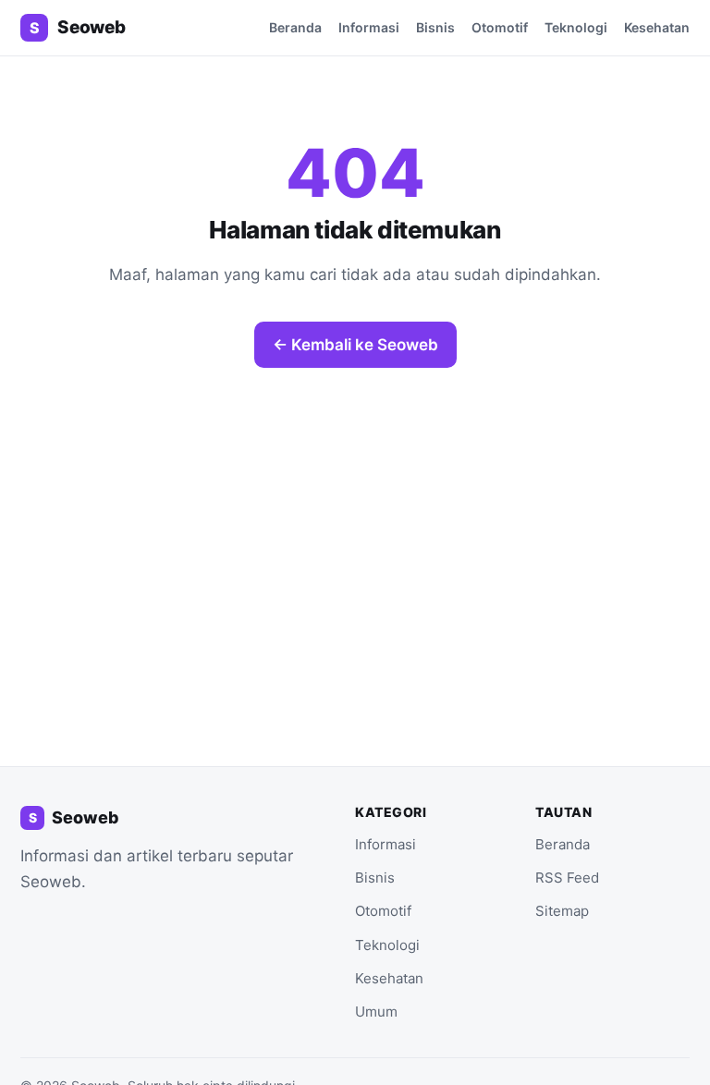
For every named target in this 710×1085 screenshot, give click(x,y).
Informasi (368, 27)
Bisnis (435, 27)
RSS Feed (567, 877)
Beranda (295, 27)
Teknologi (576, 27)
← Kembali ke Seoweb (355, 344)
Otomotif (499, 27)
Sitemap (562, 911)
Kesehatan (657, 27)
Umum (376, 1011)
